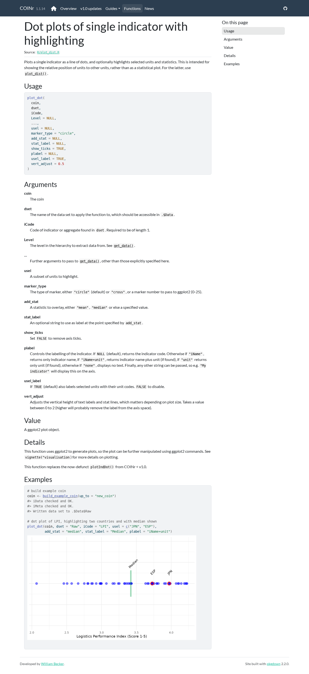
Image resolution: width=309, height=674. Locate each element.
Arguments (233, 39)
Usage (229, 31)
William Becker (52, 664)
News (149, 8)
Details (230, 55)
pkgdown (274, 664)
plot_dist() (35, 74)
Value (228, 47)
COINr (27, 8)
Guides (111, 8)
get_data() (123, 246)
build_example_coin (60, 496)
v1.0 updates (91, 8)
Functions (132, 8)
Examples (232, 63)
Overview (68, 8)
